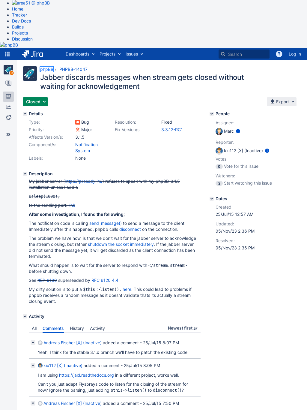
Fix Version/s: (128, 129)
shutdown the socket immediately (121, 244)
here (127, 289)
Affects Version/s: (46, 137)
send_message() (105, 223)
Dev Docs (21, 20)
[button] (7, 54)
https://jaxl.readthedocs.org (86, 375)
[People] (212, 114)
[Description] (25, 174)
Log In (295, 53)
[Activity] (25, 316)
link (72, 205)
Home (17, 8)
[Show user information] (238, 131)
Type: (34, 122)
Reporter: (225, 142)
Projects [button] (107, 53)
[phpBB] (8, 69)
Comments (53, 328)
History (77, 328)
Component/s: (42, 144)
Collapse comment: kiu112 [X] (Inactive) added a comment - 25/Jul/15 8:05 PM (33, 365)
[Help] (279, 54)
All (34, 328)
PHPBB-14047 (73, 69)
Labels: (36, 158)
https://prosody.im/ (84, 181)
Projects (20, 32)
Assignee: (225, 122)
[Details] (25, 114)
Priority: (36, 129)
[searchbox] (244, 54)
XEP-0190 (47, 280)
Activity (97, 328)
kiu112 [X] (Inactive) (62, 365)
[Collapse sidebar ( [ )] (8, 134)
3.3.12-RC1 (172, 129)
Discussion (22, 38)
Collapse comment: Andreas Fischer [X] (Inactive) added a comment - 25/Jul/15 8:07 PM (33, 342)
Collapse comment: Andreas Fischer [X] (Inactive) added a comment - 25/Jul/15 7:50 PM (33, 403)
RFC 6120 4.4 (104, 280)
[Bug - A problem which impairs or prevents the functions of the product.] (77, 122)
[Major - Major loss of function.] (77, 129)
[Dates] (212, 199)
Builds (18, 26)
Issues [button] (132, 53)
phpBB (46, 69)
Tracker (19, 14)
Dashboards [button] (77, 53)
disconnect (130, 229)
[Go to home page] (37, 54)
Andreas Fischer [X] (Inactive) (72, 342)
